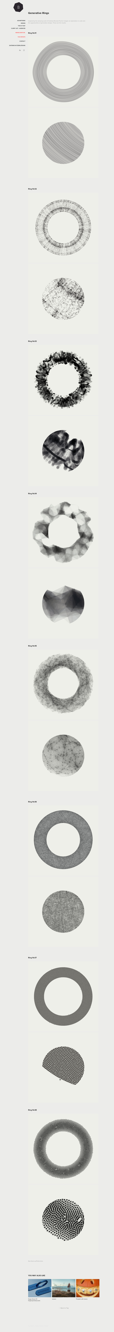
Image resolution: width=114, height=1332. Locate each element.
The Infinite (21, 37)
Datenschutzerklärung (17, 45)
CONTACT (22, 41)
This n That (21, 26)
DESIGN (23, 23)
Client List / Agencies (18, 28)
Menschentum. (20, 33)
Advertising (21, 20)
